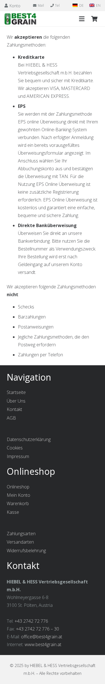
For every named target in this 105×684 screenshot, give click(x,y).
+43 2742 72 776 (31, 621)
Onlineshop (18, 487)
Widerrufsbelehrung (26, 550)
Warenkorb (18, 503)
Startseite (16, 392)
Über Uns (16, 401)
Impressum (18, 456)
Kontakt (14, 409)
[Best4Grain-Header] (20, 19)
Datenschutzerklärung (29, 439)
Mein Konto (18, 495)
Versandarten (20, 542)
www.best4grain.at (43, 644)
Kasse (13, 512)
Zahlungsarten (21, 533)
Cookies (15, 448)
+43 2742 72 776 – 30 (37, 629)
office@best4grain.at (41, 637)
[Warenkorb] (94, 18)
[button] (81, 19)
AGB (11, 418)
